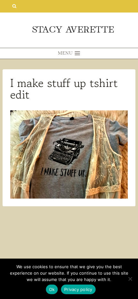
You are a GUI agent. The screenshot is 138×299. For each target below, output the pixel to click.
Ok (52, 289)
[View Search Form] (14, 6)
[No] (130, 279)
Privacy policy (78, 289)
